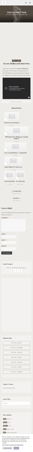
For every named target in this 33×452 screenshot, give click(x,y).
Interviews (15, 101)
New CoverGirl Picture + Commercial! (15, 153)
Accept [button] (16, 448)
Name (3, 234)
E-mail (9, 426)
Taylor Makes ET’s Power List (13, 167)
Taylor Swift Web (16, 12)
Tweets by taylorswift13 (9, 388)
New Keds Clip (20, 181)
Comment (5, 218)
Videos (20, 101)
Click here (8, 419)
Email (3, 240)
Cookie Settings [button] (7, 448)
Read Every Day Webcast (11, 122)
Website (3, 246)
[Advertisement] (16, 41)
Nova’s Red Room (9, 181)
